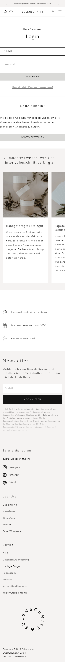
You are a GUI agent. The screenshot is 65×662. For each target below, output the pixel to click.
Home (26, 29)
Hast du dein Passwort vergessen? (32, 87)
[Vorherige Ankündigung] (6, 3)
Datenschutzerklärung (16, 559)
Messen (7, 524)
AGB (5, 553)
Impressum (9, 573)
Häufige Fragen (12, 566)
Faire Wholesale (12, 531)
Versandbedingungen (15, 586)
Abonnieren (32, 399)
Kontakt (7, 579)
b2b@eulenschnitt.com (16, 458)
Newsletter (9, 511)
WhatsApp (9, 518)
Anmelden (33, 76)
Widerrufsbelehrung (15, 592)
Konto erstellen (32, 137)
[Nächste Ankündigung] (58, 3)
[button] (54, 12)
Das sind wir (10, 504)
